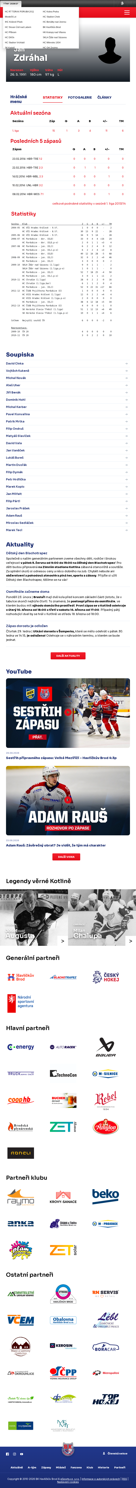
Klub (90, 1467)
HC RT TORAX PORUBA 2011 (19, 11)
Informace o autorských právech (101, 1478)
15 (53, 130)
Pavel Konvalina (18, 414)
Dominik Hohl (16, 400)
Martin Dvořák (16, 465)
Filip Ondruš (15, 429)
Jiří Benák (13, 392)
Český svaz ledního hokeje (122, 3)
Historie (103, 1467)
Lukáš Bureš (15, 458)
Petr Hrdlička (16, 479)
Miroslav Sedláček (20, 523)
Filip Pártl (13, 501)
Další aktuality (68, 655)
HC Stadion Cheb (51, 17)
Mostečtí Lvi (10, 17)
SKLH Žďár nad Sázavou (55, 37)
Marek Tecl (14, 530)
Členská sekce (117, 1453)
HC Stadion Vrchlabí (15, 42)
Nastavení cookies (68, 1481)
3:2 (41, 185)
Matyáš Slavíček (18, 436)
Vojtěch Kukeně (17, 371)
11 (106, 130)
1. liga (15, 130)
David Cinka (15, 363)
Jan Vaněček (15, 450)
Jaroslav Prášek (18, 508)
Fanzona (76, 1467)
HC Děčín (9, 37)
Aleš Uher (13, 385)
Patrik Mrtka (15, 421)
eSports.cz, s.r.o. (70, 1478)
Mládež (61, 1467)
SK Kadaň (10, 47)
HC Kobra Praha (51, 11)
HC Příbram (10, 32)
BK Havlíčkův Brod (52, 27)
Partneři (119, 1467)
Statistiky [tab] (53, 97)
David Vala (14, 443)
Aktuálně (17, 1467)
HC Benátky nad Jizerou (54, 22)
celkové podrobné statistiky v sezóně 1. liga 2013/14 (89, 203)
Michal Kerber (16, 407)
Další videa (66, 856)
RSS (124, 1478)
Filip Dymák (14, 472)
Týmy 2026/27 (10, 3)
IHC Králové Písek (13, 22)
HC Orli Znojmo (50, 47)
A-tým (32, 1467)
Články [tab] (104, 97)
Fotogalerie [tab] (80, 97)
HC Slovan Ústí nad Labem (18, 27)
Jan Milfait (14, 494)
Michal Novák (16, 378)
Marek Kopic (15, 487)
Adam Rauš (14, 515)
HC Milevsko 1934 (52, 42)
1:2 (40, 158)
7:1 (41, 194)
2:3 (41, 167)
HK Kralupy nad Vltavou (54, 32)
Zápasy (46, 1467)
